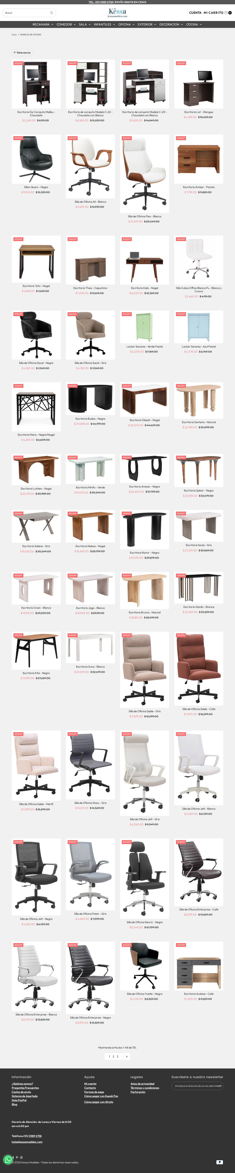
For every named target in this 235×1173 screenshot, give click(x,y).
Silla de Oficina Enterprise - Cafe (198, 909)
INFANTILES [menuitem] (102, 24)
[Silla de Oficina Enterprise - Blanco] (36, 976)
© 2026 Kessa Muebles (25, 1162)
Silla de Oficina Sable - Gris (145, 711)
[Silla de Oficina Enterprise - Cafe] (198, 872)
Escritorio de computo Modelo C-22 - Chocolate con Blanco (90, 113)
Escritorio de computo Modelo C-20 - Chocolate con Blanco (144, 113)
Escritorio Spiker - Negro (199, 490)
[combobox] (29, 12)
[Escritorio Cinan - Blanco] (36, 588)
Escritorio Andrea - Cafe (199, 993)
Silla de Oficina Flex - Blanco (144, 216)
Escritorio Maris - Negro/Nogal (36, 434)
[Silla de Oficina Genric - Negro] (144, 878)
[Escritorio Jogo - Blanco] (90, 588)
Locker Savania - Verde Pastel (144, 346)
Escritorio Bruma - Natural (145, 612)
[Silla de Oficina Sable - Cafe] (198, 669)
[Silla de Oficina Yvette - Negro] (144, 965)
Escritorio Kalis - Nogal (144, 288)
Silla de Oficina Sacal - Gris (90, 363)
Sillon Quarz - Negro (36, 187)
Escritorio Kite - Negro (36, 673)
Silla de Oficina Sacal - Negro (36, 363)
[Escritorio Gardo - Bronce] (198, 588)
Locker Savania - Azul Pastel (199, 346)
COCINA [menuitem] (192, 24)
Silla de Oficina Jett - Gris (145, 819)
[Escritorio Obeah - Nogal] (144, 399)
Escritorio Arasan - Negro (144, 486)
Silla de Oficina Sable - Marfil (36, 804)
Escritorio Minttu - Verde (90, 487)
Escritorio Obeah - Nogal (145, 420)
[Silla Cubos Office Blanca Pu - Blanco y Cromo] (198, 260)
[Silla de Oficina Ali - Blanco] (90, 166)
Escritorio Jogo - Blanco (90, 608)
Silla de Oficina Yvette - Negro (144, 993)
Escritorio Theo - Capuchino (90, 288)
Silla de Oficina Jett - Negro (36, 919)
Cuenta (195, 13)
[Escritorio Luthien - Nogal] (36, 469)
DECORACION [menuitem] (169, 24)
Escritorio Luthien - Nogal (36, 488)
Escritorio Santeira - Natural (199, 422)
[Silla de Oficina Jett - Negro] (36, 877)
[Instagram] (21, 1157)
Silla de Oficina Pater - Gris (90, 913)
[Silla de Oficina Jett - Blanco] (198, 767)
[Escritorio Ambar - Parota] (198, 159)
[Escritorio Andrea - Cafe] (198, 965)
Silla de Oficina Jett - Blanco (198, 808)
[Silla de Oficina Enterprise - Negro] (90, 977)
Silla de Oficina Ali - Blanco (90, 201)
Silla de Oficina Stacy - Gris (90, 803)
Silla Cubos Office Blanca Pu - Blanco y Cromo (199, 289)
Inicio (14, 34)
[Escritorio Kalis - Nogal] (144, 260)
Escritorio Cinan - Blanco (36, 607)
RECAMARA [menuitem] (41, 24)
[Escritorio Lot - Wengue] (198, 84)
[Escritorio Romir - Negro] (144, 529)
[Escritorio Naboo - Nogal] (90, 526)
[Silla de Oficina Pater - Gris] (90, 874)
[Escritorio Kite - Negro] (36, 651)
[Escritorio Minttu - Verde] (90, 469)
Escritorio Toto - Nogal (36, 286)
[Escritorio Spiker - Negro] (198, 470)
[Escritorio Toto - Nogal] (36, 259)
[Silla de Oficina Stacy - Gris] (90, 765)
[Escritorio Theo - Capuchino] (90, 260)
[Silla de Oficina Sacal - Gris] (90, 335)
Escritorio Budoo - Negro (90, 418)
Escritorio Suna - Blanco (90, 666)
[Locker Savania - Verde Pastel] (144, 326)
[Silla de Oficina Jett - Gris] (144, 773)
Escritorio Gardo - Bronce (198, 607)
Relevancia (23, 52)
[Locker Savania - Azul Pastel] (198, 326)
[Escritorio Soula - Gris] (198, 526)
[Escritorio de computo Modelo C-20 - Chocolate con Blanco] (144, 84)
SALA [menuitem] (83, 24)
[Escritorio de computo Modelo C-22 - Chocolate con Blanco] (90, 84)
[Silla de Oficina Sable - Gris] (144, 670)
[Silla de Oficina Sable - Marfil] (36, 765)
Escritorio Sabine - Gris (36, 546)
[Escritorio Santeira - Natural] (198, 400)
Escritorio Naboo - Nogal (90, 546)
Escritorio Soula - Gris (199, 545)
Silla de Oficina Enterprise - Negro (90, 1017)
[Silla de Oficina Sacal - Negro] (36, 335)
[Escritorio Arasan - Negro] (144, 468)
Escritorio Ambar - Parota (199, 187)
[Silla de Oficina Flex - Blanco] (144, 173)
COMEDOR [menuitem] (64, 24)
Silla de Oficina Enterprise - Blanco (36, 1014)
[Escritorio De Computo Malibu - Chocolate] (36, 84)
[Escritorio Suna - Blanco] (90, 647)
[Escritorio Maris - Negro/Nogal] (36, 406)
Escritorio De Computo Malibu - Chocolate (36, 113)
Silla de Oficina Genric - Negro (145, 922)
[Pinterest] (17, 1157)
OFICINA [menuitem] (124, 24)
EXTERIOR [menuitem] (145, 24)
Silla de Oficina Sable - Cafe (198, 709)
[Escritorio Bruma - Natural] (144, 590)
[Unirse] (219, 1086)
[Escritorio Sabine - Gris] (36, 526)
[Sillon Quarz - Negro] (36, 159)
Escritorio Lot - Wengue (198, 112)
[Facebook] (13, 1157)
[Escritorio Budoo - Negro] (90, 398)
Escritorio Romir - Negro (144, 552)
